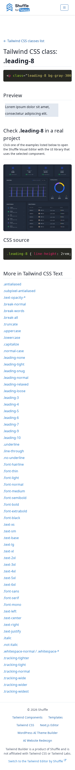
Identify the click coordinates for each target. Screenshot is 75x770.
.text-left (9, 611)
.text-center (12, 618)
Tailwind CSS (25, 725)
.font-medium (14, 491)
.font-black (11, 517)
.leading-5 (11, 411)
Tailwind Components (27, 717)
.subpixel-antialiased (19, 291)
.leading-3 (11, 397)
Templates (55, 717)
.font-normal (13, 484)
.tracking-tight (14, 664)
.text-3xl (9, 564)
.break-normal (14, 304)
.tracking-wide (14, 678)
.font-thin (10, 471)
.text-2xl (9, 558)
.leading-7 (11, 424)
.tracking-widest (16, 691)
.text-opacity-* (14, 297)
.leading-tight (13, 364)
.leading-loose (14, 391)
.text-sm (9, 531)
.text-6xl (9, 584)
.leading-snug (14, 371)
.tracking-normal (16, 671)
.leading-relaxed (16, 384)
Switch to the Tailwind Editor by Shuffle (35, 761)
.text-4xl (9, 571)
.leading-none (14, 357)
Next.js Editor (49, 725)
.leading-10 (12, 437)
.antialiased (12, 284)
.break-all (10, 317)
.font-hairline (13, 464)
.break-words (13, 311)
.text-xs (9, 524)
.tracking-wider (15, 684)
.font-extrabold (15, 511)
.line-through (13, 451)
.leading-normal (15, 377)
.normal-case (13, 351)
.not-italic (10, 644)
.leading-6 (11, 417)
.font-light (11, 477)
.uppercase (12, 331)
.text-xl (8, 551)
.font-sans (11, 591)
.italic (7, 638)
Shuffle (43, 710)
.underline (11, 444)
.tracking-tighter (16, 658)
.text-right (11, 624)
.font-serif (11, 598)
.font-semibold (14, 497)
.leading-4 (11, 404)
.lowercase (11, 337)
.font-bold (11, 504)
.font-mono (12, 604)
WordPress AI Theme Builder (38, 733)
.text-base (11, 538)
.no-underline (14, 457)
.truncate (10, 324)
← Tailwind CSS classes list (23, 41)
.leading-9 (11, 431)
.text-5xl (9, 578)
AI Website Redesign (37, 740)
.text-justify (12, 631)
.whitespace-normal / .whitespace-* (31, 651)
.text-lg (8, 544)
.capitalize (11, 344)
